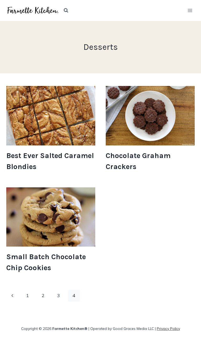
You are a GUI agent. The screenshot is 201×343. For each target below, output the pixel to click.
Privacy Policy (168, 328)
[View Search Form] (66, 10)
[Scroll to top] (187, 287)
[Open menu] (190, 10)
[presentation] (50, 115)
